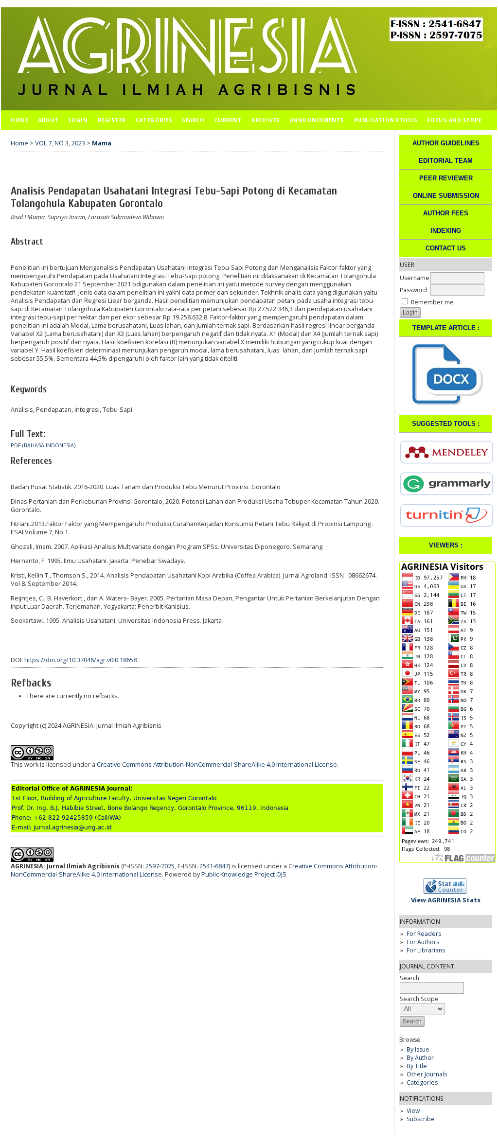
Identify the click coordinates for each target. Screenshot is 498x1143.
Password (413, 290)
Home (19, 119)
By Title (417, 1066)
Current (228, 119)
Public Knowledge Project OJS (243, 874)
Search (193, 119)
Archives (265, 119)
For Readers (424, 934)
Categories (422, 1082)
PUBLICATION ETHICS (386, 119)
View (413, 1111)
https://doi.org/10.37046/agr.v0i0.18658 (80, 660)
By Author (420, 1058)
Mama (101, 143)
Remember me (432, 302)
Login (78, 119)
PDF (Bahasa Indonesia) (43, 445)
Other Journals (427, 1074)
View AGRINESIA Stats (445, 900)
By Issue (418, 1049)
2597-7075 (160, 866)
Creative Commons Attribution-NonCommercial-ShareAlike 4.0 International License (217, 764)
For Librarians (426, 950)
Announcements (317, 119)
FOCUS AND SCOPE (454, 119)
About (48, 119)
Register (112, 119)
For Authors (423, 942)
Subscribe (421, 1119)
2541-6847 (214, 866)
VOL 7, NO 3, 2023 (60, 143)
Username (414, 278)
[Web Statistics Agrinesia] (448, 891)
